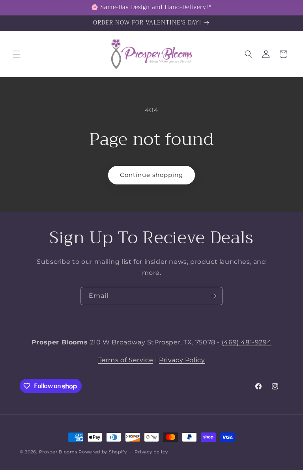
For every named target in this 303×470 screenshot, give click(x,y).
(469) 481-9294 (246, 342)
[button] (16, 54)
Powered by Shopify (103, 452)
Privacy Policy (182, 360)
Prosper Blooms (58, 452)
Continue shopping (151, 175)
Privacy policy (151, 452)
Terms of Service (125, 360)
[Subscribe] (213, 296)
